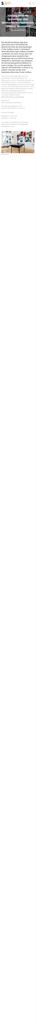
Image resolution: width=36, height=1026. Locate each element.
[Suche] (29, 3)
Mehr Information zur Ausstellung (12, 97)
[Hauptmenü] (33, 3)
